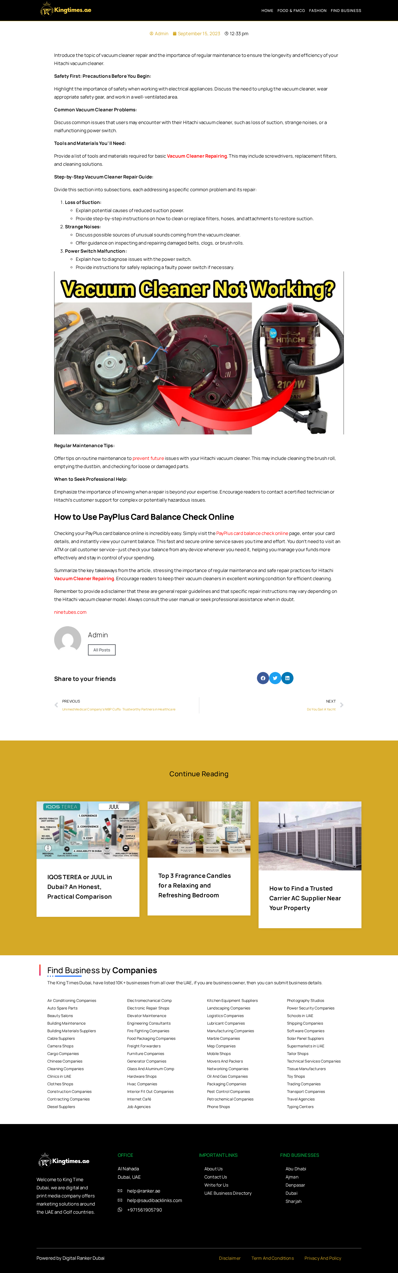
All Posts (101, 650)
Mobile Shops (219, 1053)
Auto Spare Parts (62, 1008)
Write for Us (216, 1185)
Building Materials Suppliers (71, 1030)
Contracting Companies (68, 1099)
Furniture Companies (145, 1053)
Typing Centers (300, 1106)
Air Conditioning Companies (71, 1000)
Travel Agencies (301, 1099)
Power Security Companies (311, 1008)
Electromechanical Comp (149, 1000)
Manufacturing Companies (230, 1030)
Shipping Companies (305, 1023)
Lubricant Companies (226, 1023)
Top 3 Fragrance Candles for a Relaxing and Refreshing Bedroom (194, 885)
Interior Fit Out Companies (150, 1091)
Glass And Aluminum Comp (150, 1068)
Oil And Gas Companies (227, 1076)
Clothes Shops (60, 1083)
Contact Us (215, 1177)
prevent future (148, 458)
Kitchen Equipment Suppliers (232, 1000)
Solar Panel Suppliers (305, 1038)
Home (267, 10)
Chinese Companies (65, 1061)
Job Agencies (139, 1106)
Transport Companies (306, 1091)
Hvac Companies (142, 1083)
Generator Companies (146, 1061)
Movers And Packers (225, 1061)
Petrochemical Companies (230, 1099)
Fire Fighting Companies (148, 1030)
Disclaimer (230, 1258)
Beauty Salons (60, 1015)
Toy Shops (296, 1076)
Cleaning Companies (65, 1068)
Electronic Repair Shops (148, 1008)
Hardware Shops (141, 1076)
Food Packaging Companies (151, 1038)
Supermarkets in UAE (305, 1045)
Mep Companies (221, 1045)
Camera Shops (60, 1045)
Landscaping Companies (228, 1008)
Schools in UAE (300, 1015)
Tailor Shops (297, 1053)
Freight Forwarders (144, 1045)
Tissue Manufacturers (306, 1068)
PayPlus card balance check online (252, 533)
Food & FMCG (291, 10)
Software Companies (305, 1030)
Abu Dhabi (296, 1169)
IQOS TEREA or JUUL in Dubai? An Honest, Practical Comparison (79, 887)
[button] (263, 678)
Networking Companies (227, 1068)
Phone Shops (218, 1106)
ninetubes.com (70, 612)
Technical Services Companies (314, 1061)
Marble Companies (223, 1038)
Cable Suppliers (61, 1038)
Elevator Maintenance (146, 1015)
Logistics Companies (225, 1015)
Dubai (292, 1193)
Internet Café (139, 1099)
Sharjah (294, 1201)
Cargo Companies (63, 1053)
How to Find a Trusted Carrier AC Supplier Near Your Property (305, 898)
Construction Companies (69, 1091)
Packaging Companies (226, 1083)
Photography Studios (305, 1000)
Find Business (346, 10)
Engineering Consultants (149, 1023)
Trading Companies (304, 1083)
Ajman (292, 1177)
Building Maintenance (66, 1023)
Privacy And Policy (323, 1258)
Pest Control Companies (228, 1091)
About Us (213, 1169)
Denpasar (295, 1185)
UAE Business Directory (228, 1193)
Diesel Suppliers (61, 1106)
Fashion (318, 10)
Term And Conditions (273, 1258)
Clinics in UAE (59, 1076)
